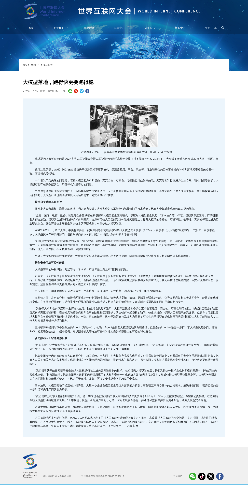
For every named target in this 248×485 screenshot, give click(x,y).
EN (215, 27)
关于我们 (58, 28)
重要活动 (89, 28)
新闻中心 (180, 28)
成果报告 (149, 28)
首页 (31, 28)
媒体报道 (48, 64)
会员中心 (119, 28)
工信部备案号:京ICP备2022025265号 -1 (102, 476)
